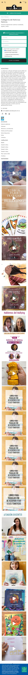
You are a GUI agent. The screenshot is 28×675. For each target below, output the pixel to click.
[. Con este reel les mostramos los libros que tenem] (14, 198)
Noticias (3, 126)
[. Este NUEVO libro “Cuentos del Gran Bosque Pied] (14, 623)
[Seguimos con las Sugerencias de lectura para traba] (14, 473)
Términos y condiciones (7, 128)
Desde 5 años (4, 147)
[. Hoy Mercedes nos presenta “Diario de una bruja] (14, 248)
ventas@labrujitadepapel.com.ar (11, 110)
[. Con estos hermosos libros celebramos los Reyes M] (14, 648)
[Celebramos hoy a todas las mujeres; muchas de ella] (14, 273)
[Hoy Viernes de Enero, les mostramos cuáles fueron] (14, 573)
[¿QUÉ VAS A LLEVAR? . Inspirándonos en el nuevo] (14, 373)
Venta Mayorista (5, 133)
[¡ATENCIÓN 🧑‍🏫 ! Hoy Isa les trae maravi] (14, 523)
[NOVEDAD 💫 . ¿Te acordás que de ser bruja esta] (14, 298)
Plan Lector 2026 (5, 153)
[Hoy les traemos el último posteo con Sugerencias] (14, 398)
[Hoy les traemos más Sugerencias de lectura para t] (14, 448)
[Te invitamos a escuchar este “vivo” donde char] (14, 323)
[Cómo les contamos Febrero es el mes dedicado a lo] (14, 498)
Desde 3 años (4, 144)
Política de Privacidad (6, 130)
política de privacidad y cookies (10, 671)
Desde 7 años (4, 149)
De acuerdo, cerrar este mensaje (24, 669)
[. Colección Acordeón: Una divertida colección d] (14, 223)
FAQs (2, 135)
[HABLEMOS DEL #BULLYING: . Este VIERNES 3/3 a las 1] (14, 348)
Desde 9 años (4, 151)
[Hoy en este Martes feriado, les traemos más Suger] (14, 423)
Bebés (2, 142)
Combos (3, 156)
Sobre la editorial (5, 124)
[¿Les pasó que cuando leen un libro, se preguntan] (14, 173)
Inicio (2, 16)
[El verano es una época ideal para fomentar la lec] (14, 598)
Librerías (3, 137)
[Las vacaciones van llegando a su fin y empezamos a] (14, 548)
